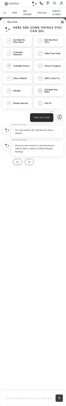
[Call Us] (41, 3)
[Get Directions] (48, 3)
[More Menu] (4, 13)
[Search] (55, 3)
